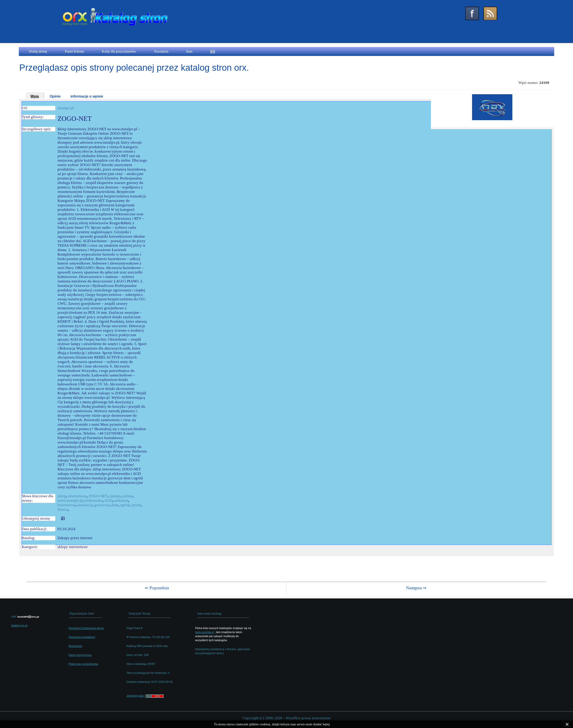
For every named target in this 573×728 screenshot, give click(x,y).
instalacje (85, 505)
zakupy (115, 496)
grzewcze (101, 505)
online (128, 496)
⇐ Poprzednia (157, 587)
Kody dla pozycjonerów (119, 51)
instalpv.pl (66, 108)
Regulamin (75, 646)
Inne (189, 51)
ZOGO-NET (98, 496)
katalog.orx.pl (19, 625)
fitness (63, 509)
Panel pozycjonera (80, 655)
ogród (124, 505)
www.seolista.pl (204, 632)
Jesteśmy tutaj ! (135, 695)
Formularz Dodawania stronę (86, 628)
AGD (108, 500)
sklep (62, 496)
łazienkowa (67, 505)
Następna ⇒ (416, 587)
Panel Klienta (74, 51)
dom (114, 505)
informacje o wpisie (87, 96)
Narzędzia (161, 51)
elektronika (94, 500)
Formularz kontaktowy (82, 637)
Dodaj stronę (38, 51)
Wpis (34, 96)
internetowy (77, 496)
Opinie (55, 96)
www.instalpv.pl (70, 500)
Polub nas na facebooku (83, 664)
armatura (121, 500)
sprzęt (136, 505)
